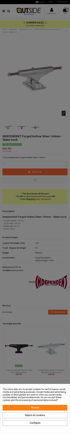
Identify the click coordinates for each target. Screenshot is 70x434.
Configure (35, 422)
